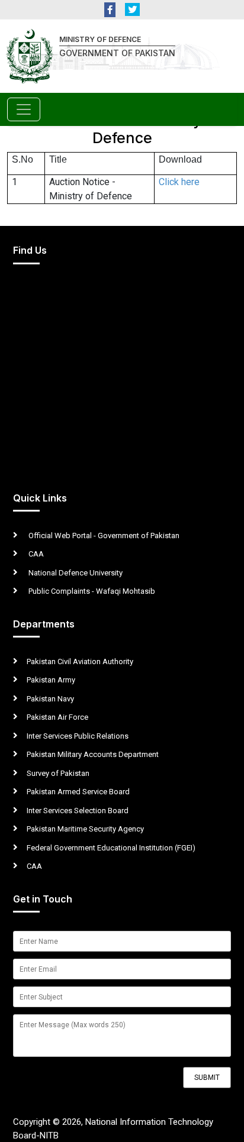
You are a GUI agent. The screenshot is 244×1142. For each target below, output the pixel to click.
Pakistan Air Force (57, 717)
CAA (35, 553)
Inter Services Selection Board (78, 810)
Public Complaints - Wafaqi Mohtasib (91, 591)
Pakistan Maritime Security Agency (85, 828)
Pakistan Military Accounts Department (93, 754)
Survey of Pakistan (58, 773)
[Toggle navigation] (23, 109)
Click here (179, 181)
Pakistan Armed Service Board (78, 791)
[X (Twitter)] (132, 10)
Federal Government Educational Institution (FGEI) (111, 847)
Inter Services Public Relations (78, 736)
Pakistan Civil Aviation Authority (80, 661)
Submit (207, 1077)
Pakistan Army (51, 679)
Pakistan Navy (50, 698)
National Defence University (75, 572)
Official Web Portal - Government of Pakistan (103, 535)
